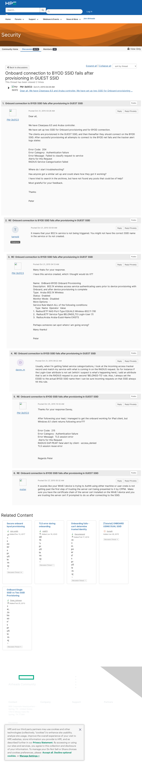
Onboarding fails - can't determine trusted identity (80, 526)
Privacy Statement (43, 742)
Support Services (80, 706)
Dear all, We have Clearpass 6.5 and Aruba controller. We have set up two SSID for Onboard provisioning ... (76, 90)
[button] (80, 729)
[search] (43, 10)
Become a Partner (112, 710)
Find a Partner (110, 706)
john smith (14, 531)
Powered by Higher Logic (103, 759)
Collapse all (105, 65)
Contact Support (79, 710)
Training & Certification (82, 714)
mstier (23, 489)
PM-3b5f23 (13, 119)
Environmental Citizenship (52, 718)
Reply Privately (131, 111)
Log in (89, 11)
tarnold (15, 236)
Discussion (30, 49)
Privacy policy (46, 723)
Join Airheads (89, 18)
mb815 (45, 531)
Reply (119, 111)
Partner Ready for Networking (117, 714)
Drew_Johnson (16, 600)
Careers (43, 710)
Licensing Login (79, 723)
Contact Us (45, 714)
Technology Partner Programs (117, 718)
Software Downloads (81, 718)
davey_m (20, 369)
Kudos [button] (133, 103)
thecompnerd (80, 534)
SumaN (109, 531)
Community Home (10, 49)
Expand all (91, 65)
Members (49, 49)
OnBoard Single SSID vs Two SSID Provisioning (16, 592)
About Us (44, 706)
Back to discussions (18, 67)
